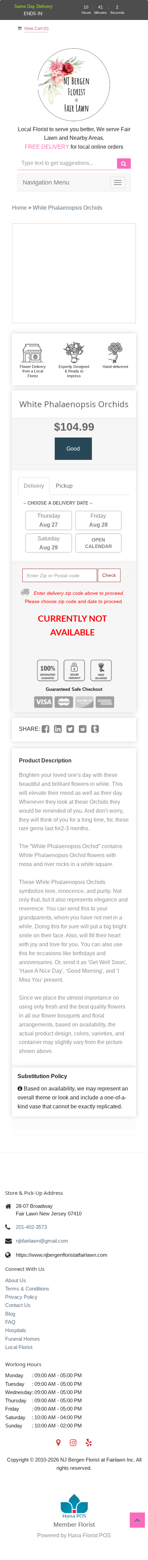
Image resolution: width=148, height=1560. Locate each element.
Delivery (34, 486)
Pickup (64, 486)
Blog (10, 1314)
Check (109, 575)
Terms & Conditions (27, 1289)
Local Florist (18, 1347)
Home (19, 208)
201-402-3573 (31, 1227)
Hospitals (15, 1330)
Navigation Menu (46, 182)
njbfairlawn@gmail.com (42, 1241)
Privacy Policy (21, 1297)
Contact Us (18, 1305)
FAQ (10, 1322)
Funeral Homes (22, 1339)
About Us (15, 1280)
